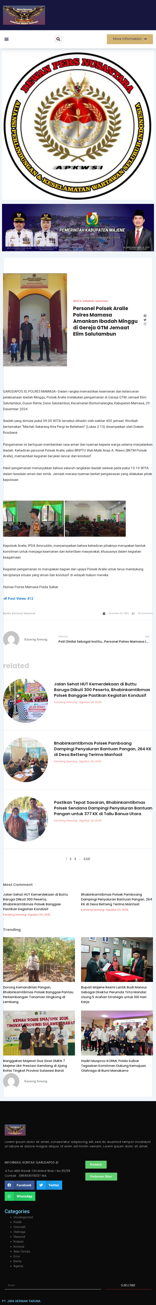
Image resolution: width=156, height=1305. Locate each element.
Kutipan (19, 1241)
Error (17, 1256)
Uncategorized (23, 1217)
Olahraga (19, 1232)
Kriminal (88, 301)
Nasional (101, 301)
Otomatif (20, 1227)
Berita (77, 301)
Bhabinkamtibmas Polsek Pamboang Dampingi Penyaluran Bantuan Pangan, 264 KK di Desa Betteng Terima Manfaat (103, 748)
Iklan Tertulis (22, 1251)
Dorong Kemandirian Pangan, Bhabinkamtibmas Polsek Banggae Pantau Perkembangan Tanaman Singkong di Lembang (38, 994)
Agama (18, 1266)
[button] (6, 39)
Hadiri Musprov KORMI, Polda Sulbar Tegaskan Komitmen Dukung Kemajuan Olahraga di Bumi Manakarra (113, 1066)
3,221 (86, 859)
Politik (18, 1222)
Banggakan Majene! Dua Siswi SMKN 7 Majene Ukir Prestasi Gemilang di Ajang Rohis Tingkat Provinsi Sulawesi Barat (35, 1066)
